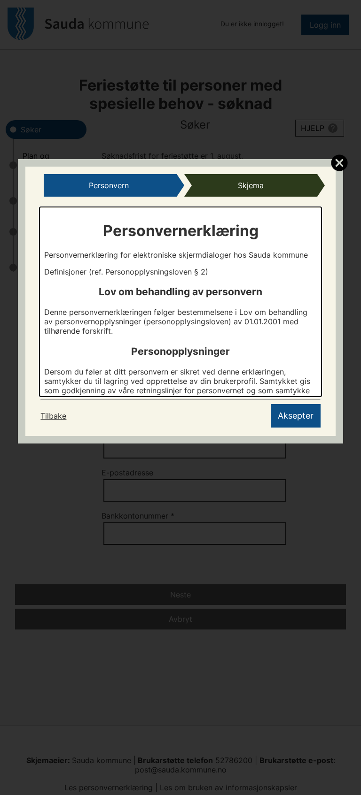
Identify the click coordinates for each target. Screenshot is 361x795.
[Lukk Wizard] (339, 162)
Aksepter (296, 415)
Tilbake (53, 415)
